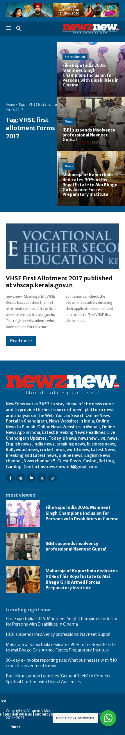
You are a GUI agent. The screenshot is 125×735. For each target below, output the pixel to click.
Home (10, 104)
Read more (21, 340)
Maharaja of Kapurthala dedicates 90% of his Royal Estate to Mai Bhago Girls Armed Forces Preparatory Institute (82, 579)
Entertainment (75, 57)
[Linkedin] (31, 477)
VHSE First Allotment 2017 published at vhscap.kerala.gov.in (59, 281)
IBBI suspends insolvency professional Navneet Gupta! (76, 546)
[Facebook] (10, 477)
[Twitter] (42, 477)
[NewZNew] (91, 29)
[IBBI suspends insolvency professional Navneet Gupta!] (91, 124)
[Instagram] (20, 477)
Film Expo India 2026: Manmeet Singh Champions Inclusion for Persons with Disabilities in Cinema (82, 513)
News (69, 121)
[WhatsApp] (52, 477)
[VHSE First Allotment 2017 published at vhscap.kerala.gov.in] (62, 246)
